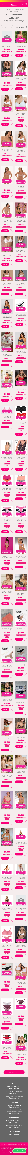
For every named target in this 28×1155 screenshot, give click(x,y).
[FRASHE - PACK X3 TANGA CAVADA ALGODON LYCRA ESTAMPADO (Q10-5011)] (25, 1024)
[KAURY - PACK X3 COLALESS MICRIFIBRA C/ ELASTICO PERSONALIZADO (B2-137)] (25, 992)
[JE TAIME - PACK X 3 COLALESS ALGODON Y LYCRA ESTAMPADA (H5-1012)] (11, 676)
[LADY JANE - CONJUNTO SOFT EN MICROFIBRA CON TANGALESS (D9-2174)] (11, 823)
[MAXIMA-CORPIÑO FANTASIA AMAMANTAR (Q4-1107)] (25, 125)
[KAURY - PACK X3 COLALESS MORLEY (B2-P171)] (25, 674)
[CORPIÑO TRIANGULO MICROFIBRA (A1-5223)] (11, 603)
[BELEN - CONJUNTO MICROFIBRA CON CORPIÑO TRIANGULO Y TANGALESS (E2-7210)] (11, 264)
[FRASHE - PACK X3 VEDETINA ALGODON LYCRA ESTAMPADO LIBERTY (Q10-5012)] (11, 1028)
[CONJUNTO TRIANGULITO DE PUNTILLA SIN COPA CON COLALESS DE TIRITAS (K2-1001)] (11, 469)
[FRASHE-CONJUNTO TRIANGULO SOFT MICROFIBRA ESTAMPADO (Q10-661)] (25, 746)
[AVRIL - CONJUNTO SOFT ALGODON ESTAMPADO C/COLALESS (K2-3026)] (11, 365)
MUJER (8, 10)
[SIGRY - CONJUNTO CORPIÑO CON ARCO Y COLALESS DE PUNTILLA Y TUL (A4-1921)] (11, 89)
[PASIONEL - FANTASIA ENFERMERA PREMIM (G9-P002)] (11, 889)
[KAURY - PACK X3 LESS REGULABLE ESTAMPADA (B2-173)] (25, 324)
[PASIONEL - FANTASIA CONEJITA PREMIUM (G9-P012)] (25, 854)
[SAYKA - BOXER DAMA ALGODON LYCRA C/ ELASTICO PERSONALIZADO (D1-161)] (25, 498)
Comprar (5, 55)
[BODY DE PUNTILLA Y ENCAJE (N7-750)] (25, 469)
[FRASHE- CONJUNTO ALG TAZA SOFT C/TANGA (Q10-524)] (11, 750)
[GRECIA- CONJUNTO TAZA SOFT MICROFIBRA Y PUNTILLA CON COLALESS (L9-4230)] (11, 124)
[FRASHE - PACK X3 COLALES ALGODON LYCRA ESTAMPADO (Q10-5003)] (25, 1063)
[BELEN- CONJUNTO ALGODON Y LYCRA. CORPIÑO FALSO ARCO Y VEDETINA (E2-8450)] (11, 294)
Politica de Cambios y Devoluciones (14, 1137)
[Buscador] (21, 5)
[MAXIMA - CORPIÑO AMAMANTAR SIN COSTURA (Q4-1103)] (25, 781)
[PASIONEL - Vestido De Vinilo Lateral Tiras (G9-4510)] (11, 920)
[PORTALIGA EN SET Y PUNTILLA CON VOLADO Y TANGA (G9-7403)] (25, 887)
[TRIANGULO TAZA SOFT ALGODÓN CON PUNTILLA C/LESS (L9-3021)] (25, 231)
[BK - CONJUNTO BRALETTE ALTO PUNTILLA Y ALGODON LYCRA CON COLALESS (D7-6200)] (11, 196)
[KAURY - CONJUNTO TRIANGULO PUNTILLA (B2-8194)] (25, 55)
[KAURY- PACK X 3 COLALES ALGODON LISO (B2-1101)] (11, 568)
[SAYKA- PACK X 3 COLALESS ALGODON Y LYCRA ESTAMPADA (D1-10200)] (25, 713)
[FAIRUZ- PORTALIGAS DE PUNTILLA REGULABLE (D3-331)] (11, 709)
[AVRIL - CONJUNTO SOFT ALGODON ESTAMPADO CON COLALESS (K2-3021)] (25, 361)
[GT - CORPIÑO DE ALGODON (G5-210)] (11, 427)
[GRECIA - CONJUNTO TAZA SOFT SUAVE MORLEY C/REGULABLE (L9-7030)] (25, 567)
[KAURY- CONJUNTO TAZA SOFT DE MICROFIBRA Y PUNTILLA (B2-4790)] (11, 400)
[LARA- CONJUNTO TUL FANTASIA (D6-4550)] (25, 294)
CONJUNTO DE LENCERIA (18, 10)
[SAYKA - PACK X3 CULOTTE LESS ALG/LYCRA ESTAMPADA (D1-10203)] (11, 531)
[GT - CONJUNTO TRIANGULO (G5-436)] (11, 957)
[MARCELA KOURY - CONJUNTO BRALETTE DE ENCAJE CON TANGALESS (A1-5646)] (25, 603)
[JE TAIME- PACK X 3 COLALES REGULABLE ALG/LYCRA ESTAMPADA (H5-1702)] (25, 639)
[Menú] (2, 5)
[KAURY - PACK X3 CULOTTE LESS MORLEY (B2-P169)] (11, 990)
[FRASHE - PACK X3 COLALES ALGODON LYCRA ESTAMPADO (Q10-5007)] (11, 1057)
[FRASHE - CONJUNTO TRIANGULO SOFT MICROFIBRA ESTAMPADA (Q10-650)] (11, 786)
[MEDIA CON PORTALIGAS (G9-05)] (25, 919)
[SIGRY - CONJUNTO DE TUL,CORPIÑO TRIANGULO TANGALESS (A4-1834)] (25, 88)
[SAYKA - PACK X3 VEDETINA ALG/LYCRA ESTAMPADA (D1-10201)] (25, 531)
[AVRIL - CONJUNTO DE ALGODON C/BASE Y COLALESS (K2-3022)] (11, 326)
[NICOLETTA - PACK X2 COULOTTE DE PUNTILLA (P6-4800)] (25, 434)
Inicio (3, 10)
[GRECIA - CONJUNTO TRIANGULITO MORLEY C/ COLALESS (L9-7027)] (25, 821)
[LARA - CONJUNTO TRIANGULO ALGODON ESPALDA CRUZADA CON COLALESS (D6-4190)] (25, 956)
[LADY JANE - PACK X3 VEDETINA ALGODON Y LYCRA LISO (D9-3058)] (11, 55)
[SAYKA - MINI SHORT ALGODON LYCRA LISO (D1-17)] (11, 500)
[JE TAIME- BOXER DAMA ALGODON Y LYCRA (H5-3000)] (11, 640)
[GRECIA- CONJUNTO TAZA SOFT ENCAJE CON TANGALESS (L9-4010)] (11, 858)
